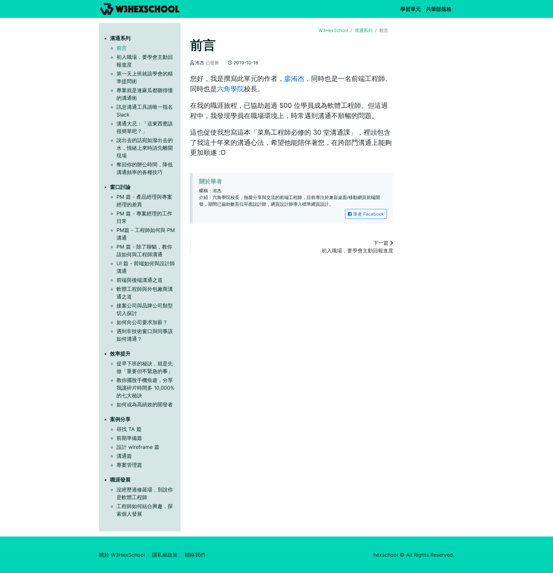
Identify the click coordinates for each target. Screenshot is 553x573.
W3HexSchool (333, 30)
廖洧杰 (294, 79)
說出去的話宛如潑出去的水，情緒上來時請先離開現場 (144, 148)
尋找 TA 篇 (128, 429)
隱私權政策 (165, 555)
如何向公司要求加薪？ (142, 322)
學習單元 (411, 8)
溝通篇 (124, 456)
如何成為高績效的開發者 (144, 404)
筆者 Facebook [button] (368, 214)
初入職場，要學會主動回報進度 (357, 247)
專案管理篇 (129, 465)
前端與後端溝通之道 (139, 280)
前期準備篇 (129, 438)
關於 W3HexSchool (122, 555)
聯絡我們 (195, 555)
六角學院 (230, 89)
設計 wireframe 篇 (137, 447)
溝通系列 (364, 30)
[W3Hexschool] (139, 9)
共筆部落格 (440, 8)
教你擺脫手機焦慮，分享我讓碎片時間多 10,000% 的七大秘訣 (145, 388)
